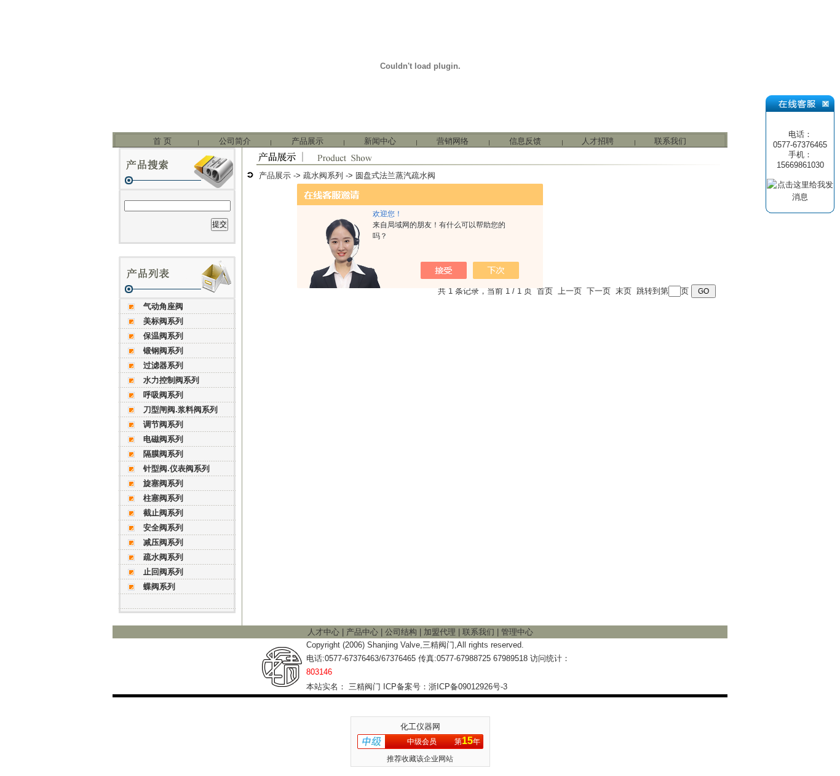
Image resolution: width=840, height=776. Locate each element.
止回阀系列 (163, 571)
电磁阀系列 (163, 439)
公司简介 (235, 141)
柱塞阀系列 (163, 498)
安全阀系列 (163, 527)
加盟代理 (441, 632)
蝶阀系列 (159, 586)
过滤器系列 (163, 365)
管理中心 (517, 632)
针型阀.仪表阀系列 (176, 468)
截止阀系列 (163, 512)
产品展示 (307, 141)
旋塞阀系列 (163, 483)
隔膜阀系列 (163, 453)
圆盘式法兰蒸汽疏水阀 (395, 175)
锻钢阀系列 (163, 350)
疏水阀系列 (163, 557)
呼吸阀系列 (163, 394)
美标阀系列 (163, 321)
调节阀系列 (163, 424)
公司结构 (402, 632)
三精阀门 (365, 686)
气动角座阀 (163, 306)
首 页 (162, 141)
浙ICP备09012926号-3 (468, 686)
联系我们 (670, 141)
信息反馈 (525, 141)
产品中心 (363, 632)
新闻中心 (380, 141)
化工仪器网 (420, 726)
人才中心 (324, 632)
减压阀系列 (163, 542)
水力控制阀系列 (171, 380)
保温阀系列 (163, 335)
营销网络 (453, 141)
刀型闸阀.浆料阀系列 (180, 409)
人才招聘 (598, 141)
